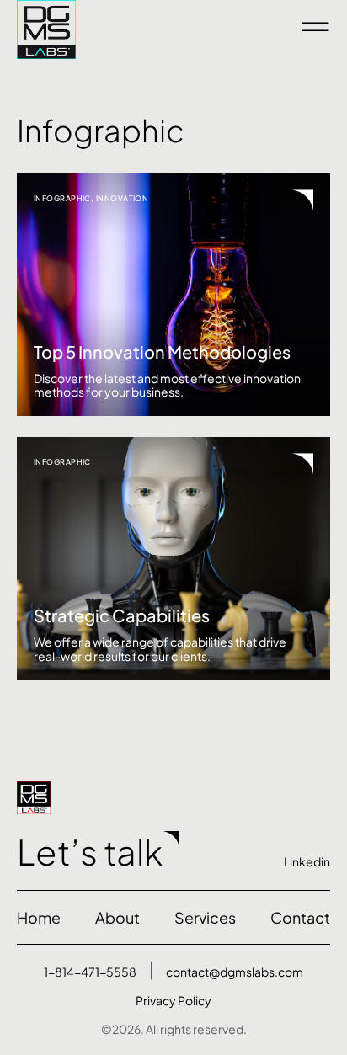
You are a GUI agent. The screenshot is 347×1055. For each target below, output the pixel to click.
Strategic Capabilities (122, 615)
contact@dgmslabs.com (234, 971)
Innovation (122, 198)
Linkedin (307, 861)
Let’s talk (90, 851)
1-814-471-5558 (90, 971)
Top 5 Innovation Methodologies (162, 351)
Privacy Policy (173, 1000)
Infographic (62, 198)
